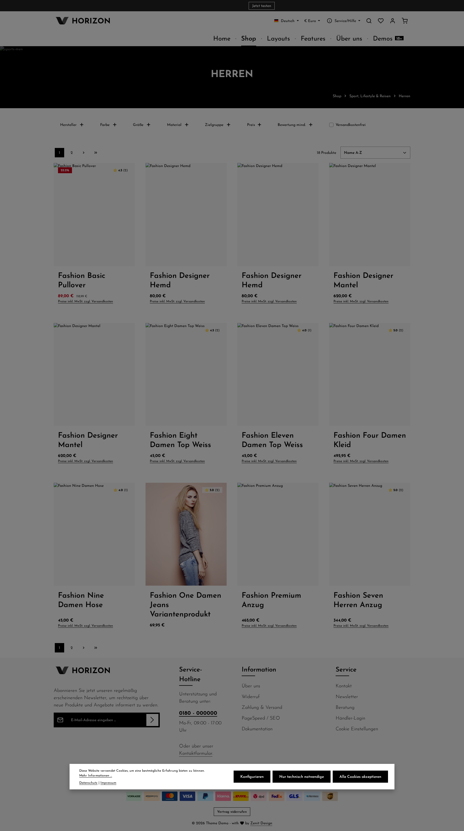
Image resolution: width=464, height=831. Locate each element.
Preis (251, 124)
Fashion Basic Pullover (81, 279)
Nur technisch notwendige (301, 776)
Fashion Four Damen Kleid (370, 439)
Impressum (108, 783)
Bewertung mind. (292, 124)
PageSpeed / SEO (261, 718)
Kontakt (344, 686)
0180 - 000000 (198, 712)
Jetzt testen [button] (261, 5)
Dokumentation (257, 728)
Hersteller (68, 124)
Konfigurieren (252, 776)
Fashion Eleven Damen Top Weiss (272, 439)
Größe (138, 124)
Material (174, 124)
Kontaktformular (195, 753)
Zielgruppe (214, 124)
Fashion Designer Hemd (180, 279)
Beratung (345, 707)
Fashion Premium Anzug (271, 599)
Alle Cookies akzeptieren (360, 776)
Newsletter (347, 696)
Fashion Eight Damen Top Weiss (180, 439)
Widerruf (251, 696)
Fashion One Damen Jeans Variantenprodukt (185, 604)
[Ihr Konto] (392, 20)
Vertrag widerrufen (232, 812)
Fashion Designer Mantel (363, 279)
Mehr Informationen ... (95, 776)
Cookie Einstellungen (357, 728)
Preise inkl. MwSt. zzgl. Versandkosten (85, 301)
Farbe (105, 124)
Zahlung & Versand (262, 707)
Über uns (251, 686)
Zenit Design (261, 823)
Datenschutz (88, 783)
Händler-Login (350, 718)
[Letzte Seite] (95, 152)
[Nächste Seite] (83, 152)
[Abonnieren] (152, 720)
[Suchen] (369, 20)
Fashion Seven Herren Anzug (358, 599)
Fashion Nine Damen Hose (81, 599)
